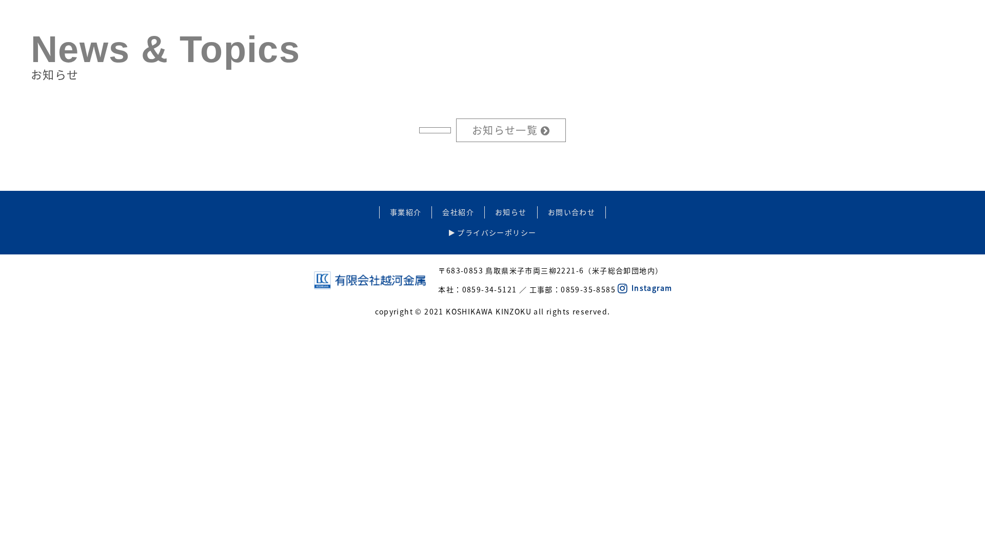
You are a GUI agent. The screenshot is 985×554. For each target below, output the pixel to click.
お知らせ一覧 (506, 130)
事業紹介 (406, 212)
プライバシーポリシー (495, 232)
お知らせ (511, 212)
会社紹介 (458, 212)
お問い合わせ (571, 212)
